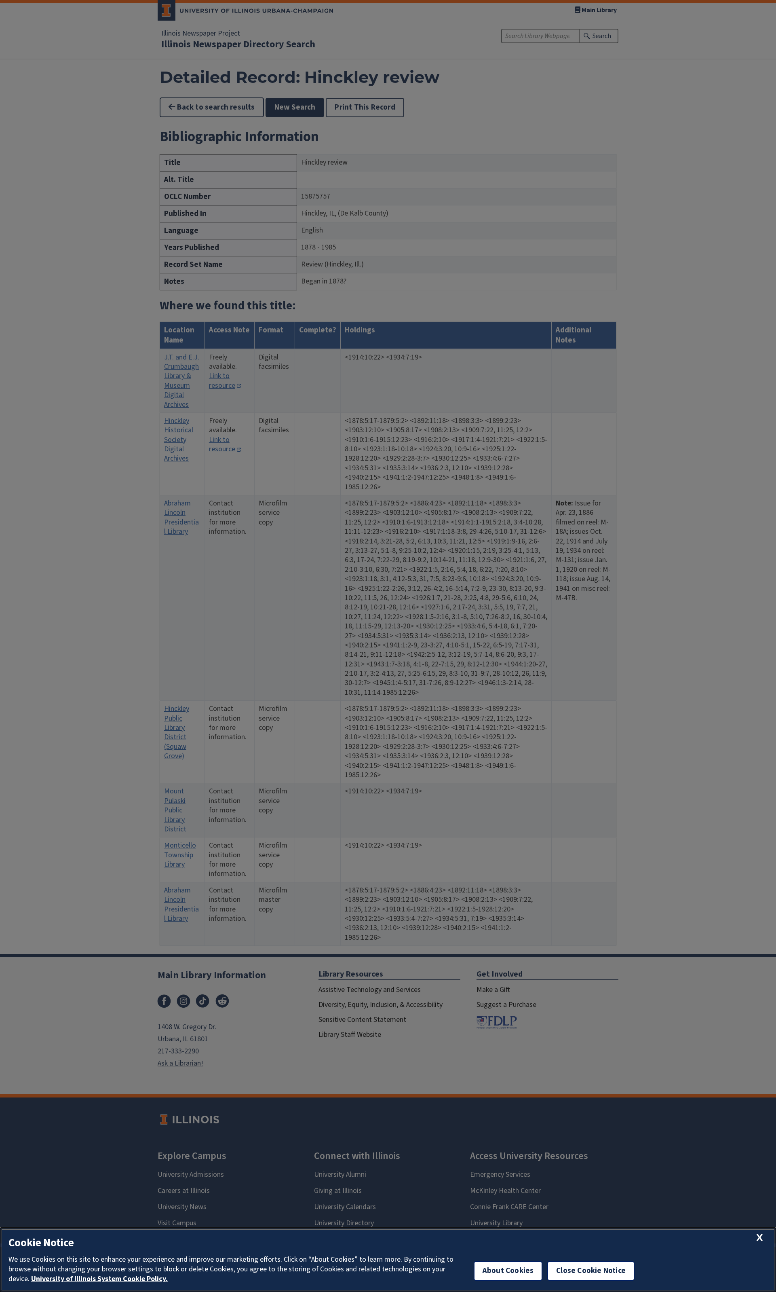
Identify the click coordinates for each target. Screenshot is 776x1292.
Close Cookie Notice (591, 1270)
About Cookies (508, 1270)
